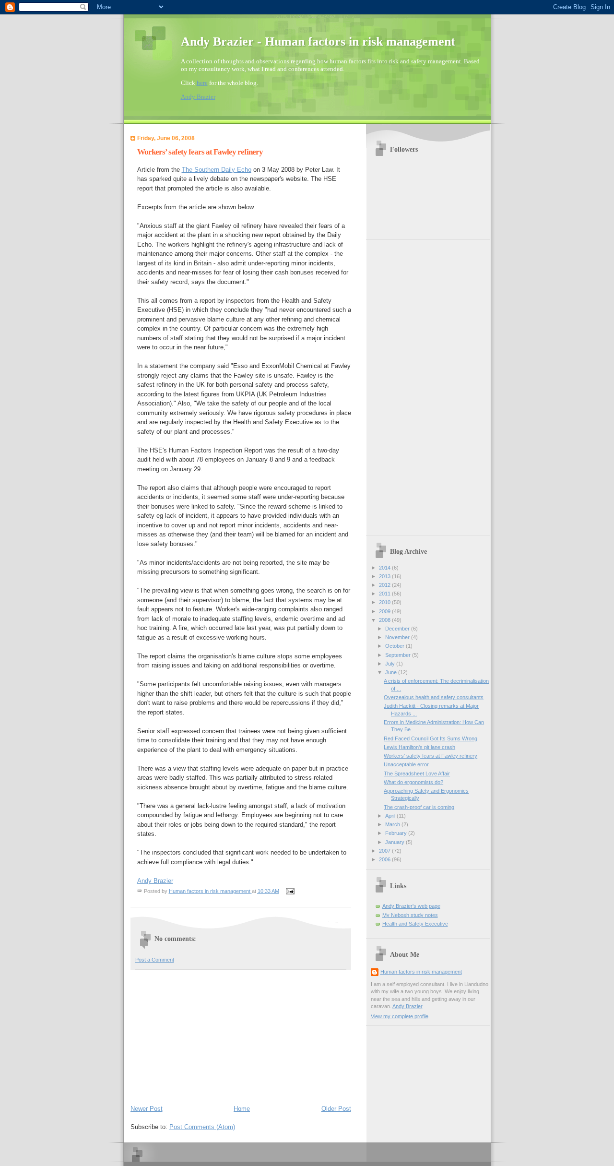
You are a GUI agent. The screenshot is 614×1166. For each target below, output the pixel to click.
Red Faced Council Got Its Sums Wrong (430, 738)
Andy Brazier (198, 96)
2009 (385, 611)
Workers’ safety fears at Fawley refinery (430, 756)
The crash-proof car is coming (419, 807)
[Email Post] (290, 891)
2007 (385, 851)
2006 (385, 859)
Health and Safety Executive (415, 924)
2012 (385, 585)
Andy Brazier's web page (411, 906)
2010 (385, 602)
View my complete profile (399, 1016)
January (395, 842)
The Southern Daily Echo (216, 169)
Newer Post (146, 1108)
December (398, 628)
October (395, 646)
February (396, 833)
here (202, 82)
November (398, 637)
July (390, 663)
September (398, 655)
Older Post (336, 1108)
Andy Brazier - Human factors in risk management (318, 41)
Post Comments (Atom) (202, 1126)
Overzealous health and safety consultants (434, 697)
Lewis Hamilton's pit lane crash (419, 747)
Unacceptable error (406, 764)
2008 (385, 620)
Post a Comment (154, 960)
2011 (385, 593)
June (391, 672)
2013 (385, 576)
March (393, 824)
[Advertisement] (202, 1035)
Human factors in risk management (421, 972)
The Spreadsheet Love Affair (417, 773)
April (391, 816)
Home (242, 1108)
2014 (385, 568)
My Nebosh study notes (410, 915)
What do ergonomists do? (413, 782)
